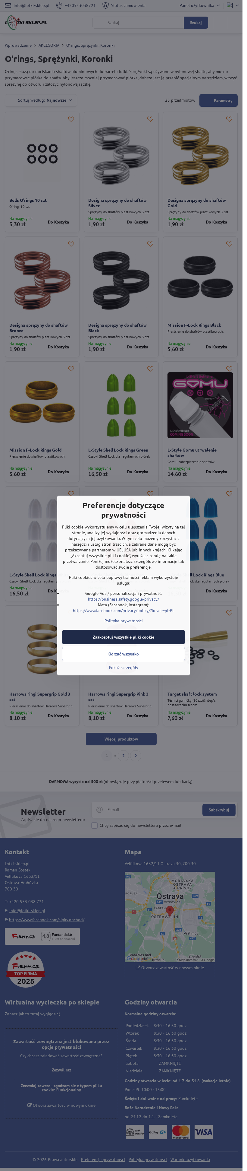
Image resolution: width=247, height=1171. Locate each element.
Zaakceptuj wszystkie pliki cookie (123, 637)
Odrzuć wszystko (123, 654)
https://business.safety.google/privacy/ (123, 599)
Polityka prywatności (124, 621)
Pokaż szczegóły (123, 667)
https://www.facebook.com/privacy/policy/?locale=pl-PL (123, 610)
